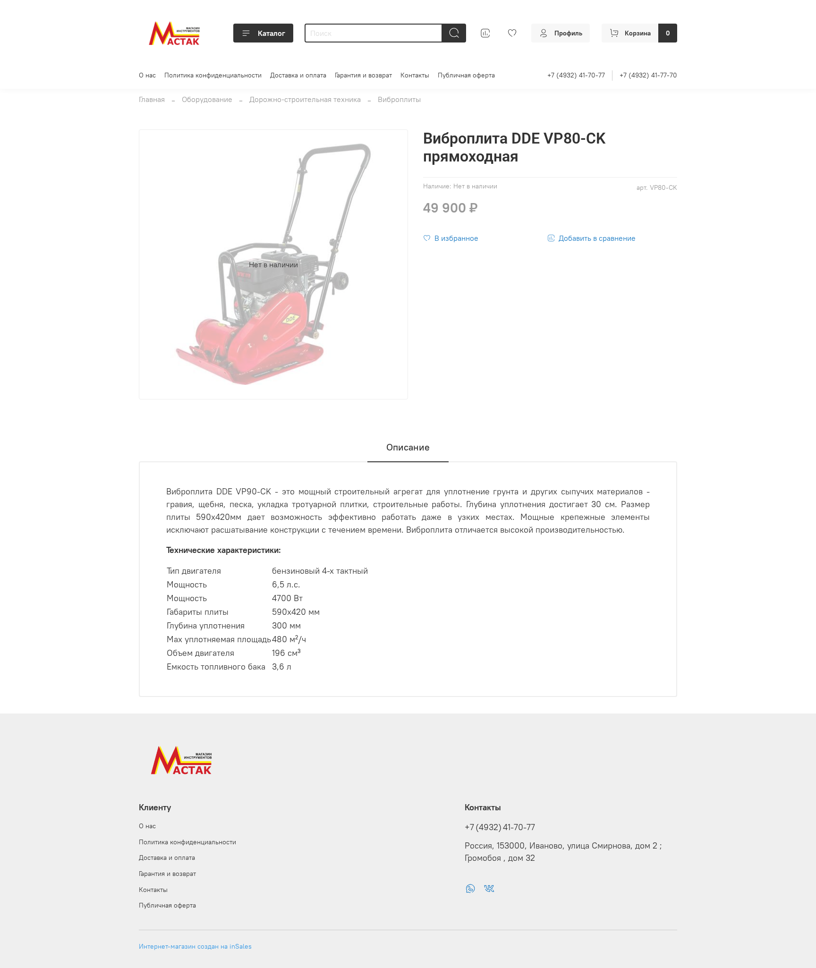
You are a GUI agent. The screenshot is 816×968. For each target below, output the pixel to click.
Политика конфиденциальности (213, 75)
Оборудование (207, 99)
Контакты (414, 75)
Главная (152, 99)
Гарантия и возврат (363, 75)
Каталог (271, 33)
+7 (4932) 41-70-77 (576, 75)
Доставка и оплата (298, 75)
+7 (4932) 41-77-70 (648, 75)
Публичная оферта (466, 75)
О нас (147, 75)
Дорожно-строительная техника (305, 99)
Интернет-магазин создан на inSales (195, 946)
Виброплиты (399, 99)
